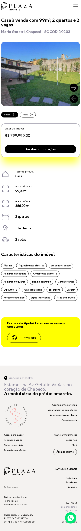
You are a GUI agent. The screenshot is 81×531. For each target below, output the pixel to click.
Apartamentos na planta (63, 415)
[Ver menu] (76, 6)
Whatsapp (30, 337)
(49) (66, 469)
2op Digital (71, 503)
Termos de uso (11, 500)
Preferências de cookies (15, 504)
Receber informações (40, 149)
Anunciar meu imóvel (65, 434)
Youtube (72, 486)
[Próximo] (74, 88)
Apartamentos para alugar (62, 409)
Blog (74, 445)
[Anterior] (74, 99)
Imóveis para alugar (15, 450)
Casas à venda (69, 420)
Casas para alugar (13, 434)
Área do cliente (65, 451)
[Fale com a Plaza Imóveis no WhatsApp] (70, 518)
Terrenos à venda (13, 439)
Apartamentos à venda (64, 404)
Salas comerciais (13, 445)
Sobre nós (71, 439)
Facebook (71, 482)
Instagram (71, 478)
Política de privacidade (15, 497)
